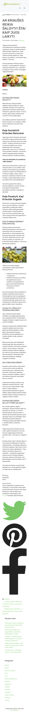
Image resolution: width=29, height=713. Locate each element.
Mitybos (7, 599)
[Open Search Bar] (20, 8)
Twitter (4, 495)
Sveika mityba (9, 695)
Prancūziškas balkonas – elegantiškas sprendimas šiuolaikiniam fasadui (13, 632)
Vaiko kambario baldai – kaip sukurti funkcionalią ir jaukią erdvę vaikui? (14, 645)
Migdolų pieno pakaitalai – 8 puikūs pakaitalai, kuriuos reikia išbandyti (12, 611)
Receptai (8, 692)
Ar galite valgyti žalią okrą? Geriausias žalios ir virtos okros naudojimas (12, 604)
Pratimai (7, 689)
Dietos (7, 668)
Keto (6, 673)
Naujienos (8, 684)
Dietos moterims (10, 670)
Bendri (7, 665)
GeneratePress (14, 710)
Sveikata (7, 697)
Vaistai (7, 700)
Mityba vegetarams (11, 679)
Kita (6, 676)
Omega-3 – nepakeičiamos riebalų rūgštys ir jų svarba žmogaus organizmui (13, 638)
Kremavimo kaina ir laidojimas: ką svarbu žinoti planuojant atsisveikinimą (14, 625)
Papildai (7, 687)
